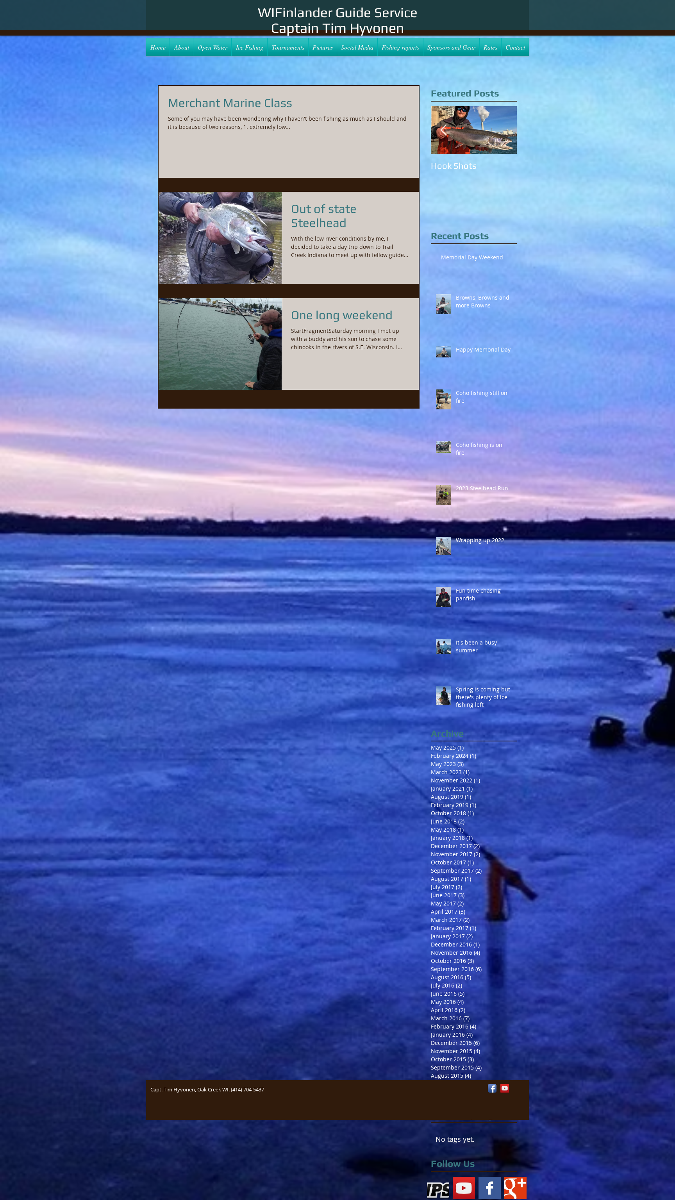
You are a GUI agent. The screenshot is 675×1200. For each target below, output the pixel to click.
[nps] (438, 1188)
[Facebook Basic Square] (490, 1188)
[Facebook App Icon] (492, 1088)
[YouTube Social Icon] (464, 1188)
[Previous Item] (443, 130)
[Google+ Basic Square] (515, 1188)
